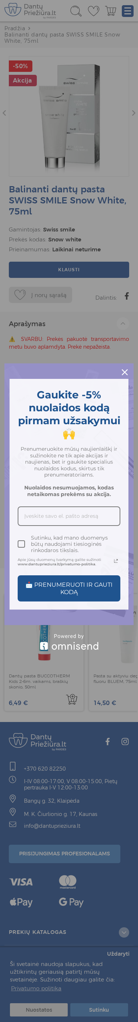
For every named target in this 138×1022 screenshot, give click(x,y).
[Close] (125, 372)
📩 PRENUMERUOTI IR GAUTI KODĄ (69, 588)
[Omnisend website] (69, 642)
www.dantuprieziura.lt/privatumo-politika (56, 564)
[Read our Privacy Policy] (116, 561)
